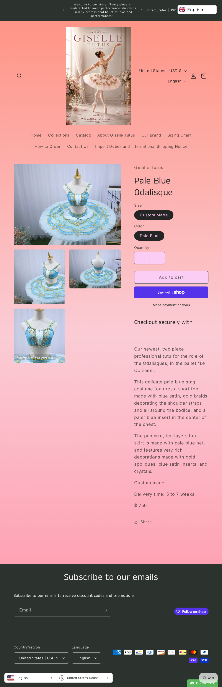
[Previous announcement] (63, 10)
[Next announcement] (141, 10)
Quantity (141, 247)
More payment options (171, 305)
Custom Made (154, 215)
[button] (20, 76)
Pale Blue (149, 235)
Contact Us (204, 683)
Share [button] (146, 522)
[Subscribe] (105, 610)
